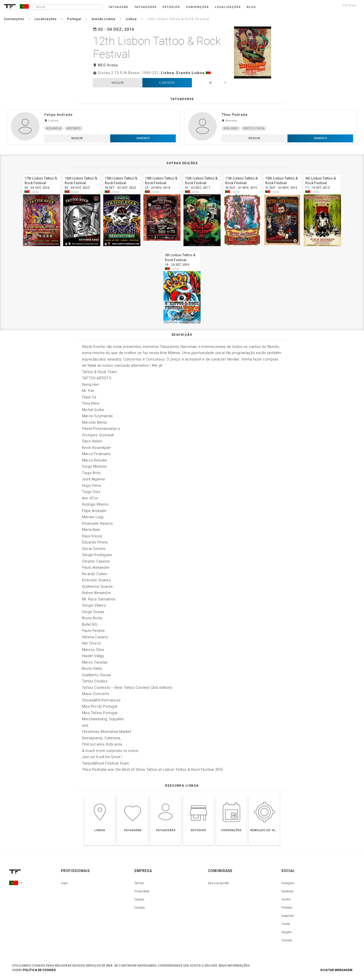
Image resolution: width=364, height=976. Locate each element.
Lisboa (167, 73)
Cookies (139, 899)
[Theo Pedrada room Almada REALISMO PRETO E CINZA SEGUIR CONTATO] (270, 109)
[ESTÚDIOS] (198, 796)
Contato (167, 82)
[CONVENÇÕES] (231, 796)
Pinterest (286, 907)
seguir (117, 82)
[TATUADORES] (165, 796)
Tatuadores (145, 7)
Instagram (288, 883)
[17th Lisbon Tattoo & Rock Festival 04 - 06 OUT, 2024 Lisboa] (41, 174)
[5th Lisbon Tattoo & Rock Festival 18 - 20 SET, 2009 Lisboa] (182, 250)
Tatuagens (118, 7)
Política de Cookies (39, 970)
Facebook (287, 891)
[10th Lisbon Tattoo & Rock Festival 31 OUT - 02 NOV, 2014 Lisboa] (282, 174)
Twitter (285, 924)
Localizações (228, 7)
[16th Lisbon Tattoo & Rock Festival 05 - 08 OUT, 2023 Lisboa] (82, 174)
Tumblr (286, 899)
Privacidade (141, 891)
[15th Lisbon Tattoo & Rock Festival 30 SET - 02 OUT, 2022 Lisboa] (122, 174)
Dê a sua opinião (218, 883)
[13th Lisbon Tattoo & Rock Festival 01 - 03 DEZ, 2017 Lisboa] (202, 174)
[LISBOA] (99, 796)
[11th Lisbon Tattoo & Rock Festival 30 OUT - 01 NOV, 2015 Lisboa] (242, 174)
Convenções (197, 7)
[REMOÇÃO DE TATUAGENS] (264, 796)
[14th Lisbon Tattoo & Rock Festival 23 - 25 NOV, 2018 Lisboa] (162, 174)
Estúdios (171, 7)
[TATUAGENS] (132, 796)
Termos (139, 883)
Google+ (286, 932)
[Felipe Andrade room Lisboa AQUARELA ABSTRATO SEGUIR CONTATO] (93, 109)
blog (251, 7)
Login (64, 883)
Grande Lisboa (190, 73)
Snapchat (287, 916)
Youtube (286, 940)
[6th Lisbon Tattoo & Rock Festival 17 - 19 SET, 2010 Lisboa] (322, 174)
